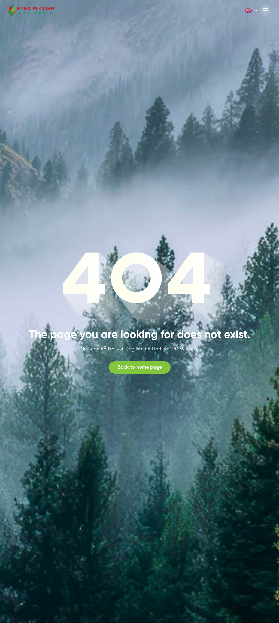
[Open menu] (265, 10)
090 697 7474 (183, 349)
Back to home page (139, 367)
